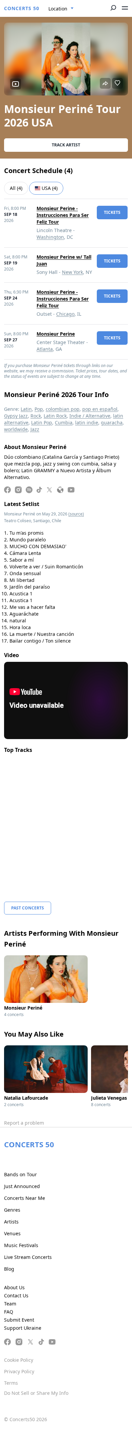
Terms (11, 1383)
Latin (26, 409)
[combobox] (61, 9)
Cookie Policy (18, 1360)
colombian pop (63, 409)
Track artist (66, 145)
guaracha (112, 422)
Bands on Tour (20, 1174)
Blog (9, 1269)
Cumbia (63, 422)
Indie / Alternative (89, 416)
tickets (112, 212)
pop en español (99, 409)
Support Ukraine (22, 1328)
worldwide (16, 429)
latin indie (86, 422)
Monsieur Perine (56, 334)
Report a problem (24, 1123)
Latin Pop (41, 422)
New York (72, 272)
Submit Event (19, 1320)
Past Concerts (27, 908)
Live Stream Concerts (28, 1257)
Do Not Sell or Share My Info (36, 1393)
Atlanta (45, 349)
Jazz (34, 429)
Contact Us (16, 1295)
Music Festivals (21, 1245)
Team (10, 1303)
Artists (11, 1221)
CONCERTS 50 (21, 8)
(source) (76, 514)
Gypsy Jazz (16, 416)
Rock (35, 416)
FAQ (8, 1311)
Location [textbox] (57, 8)
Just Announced (22, 1186)
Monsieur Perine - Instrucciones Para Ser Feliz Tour (63, 215)
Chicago (65, 314)
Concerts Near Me (24, 1198)
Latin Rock (55, 416)
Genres (12, 1210)
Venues (12, 1233)
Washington (50, 237)
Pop (39, 409)
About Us (14, 1287)
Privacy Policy (19, 1371)
